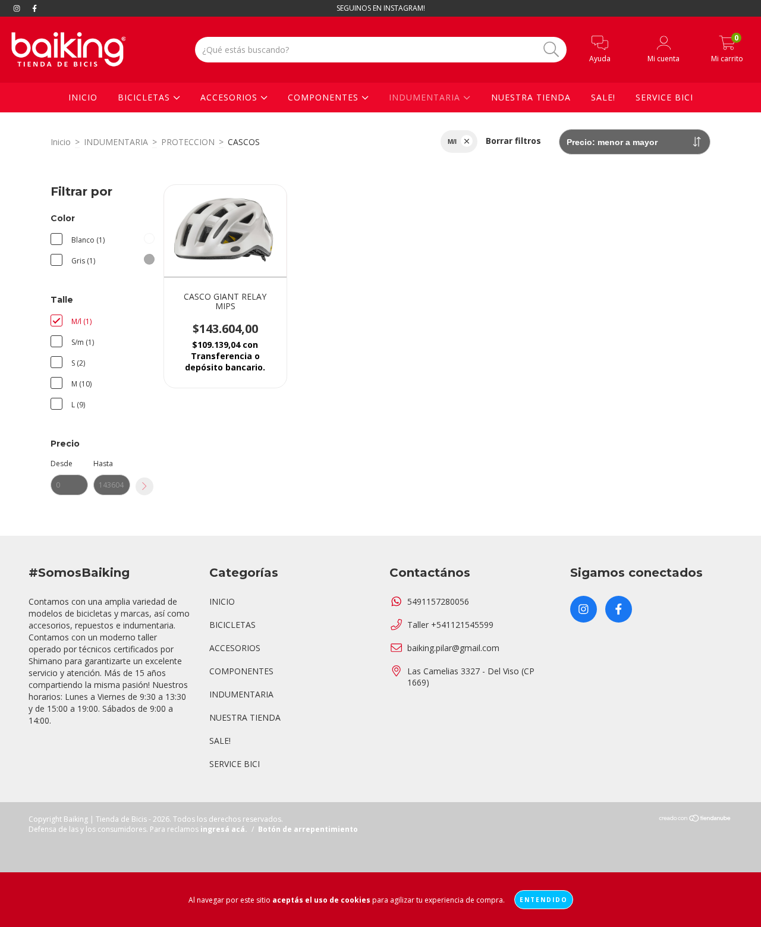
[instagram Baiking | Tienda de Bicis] (18, 8)
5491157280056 (438, 601)
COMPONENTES (324, 97)
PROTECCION (188, 141)
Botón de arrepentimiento (308, 829)
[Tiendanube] (695, 819)
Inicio (61, 141)
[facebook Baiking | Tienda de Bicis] (34, 8)
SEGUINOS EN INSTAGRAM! (381, 8)
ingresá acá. (223, 829)
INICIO (83, 97)
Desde (62, 463)
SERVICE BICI (664, 97)
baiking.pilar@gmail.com (453, 647)
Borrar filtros (513, 140)
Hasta (103, 463)
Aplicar (144, 486)
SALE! (603, 97)
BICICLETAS (145, 97)
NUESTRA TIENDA (531, 97)
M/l (452, 141)
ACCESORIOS (230, 97)
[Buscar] (551, 50)
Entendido (544, 899)
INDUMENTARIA (426, 97)
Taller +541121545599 (450, 624)
